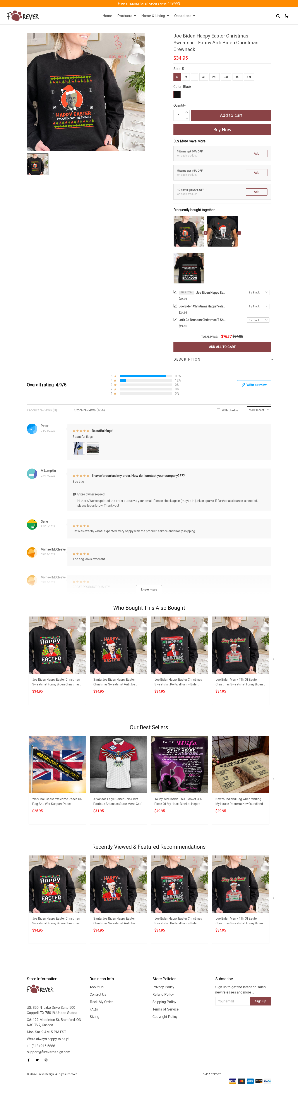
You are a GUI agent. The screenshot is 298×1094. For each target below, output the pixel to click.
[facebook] (30, 1060)
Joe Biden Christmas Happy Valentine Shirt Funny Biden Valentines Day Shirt (203, 306)
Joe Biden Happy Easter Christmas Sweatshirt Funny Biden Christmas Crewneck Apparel (56, 682)
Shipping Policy (164, 1002)
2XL (214, 76)
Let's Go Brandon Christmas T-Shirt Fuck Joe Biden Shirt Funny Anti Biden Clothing (203, 320)
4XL (237, 76)
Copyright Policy (165, 1017)
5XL (249, 76)
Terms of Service (165, 1009)
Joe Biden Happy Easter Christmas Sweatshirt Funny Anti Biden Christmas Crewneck (211, 292)
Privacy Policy (163, 987)
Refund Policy (163, 994)
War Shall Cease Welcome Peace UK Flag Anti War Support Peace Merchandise (57, 802)
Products (124, 16)
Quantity (179, 105)
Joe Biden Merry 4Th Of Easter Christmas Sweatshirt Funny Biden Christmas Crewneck (239, 682)
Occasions (183, 16)
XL (203, 76)
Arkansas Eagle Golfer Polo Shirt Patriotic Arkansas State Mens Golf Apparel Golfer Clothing (117, 802)
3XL (226, 76)
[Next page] (273, 660)
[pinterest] (47, 1060)
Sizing (94, 1017)
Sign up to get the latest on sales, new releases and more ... (240, 989)
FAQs (94, 1009)
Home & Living (153, 16)
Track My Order (101, 1002)
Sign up (260, 1001)
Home (107, 16)
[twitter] (39, 1060)
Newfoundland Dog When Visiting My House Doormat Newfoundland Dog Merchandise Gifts (239, 802)
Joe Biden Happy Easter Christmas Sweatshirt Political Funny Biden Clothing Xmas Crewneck (178, 682)
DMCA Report (212, 1074)
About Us (97, 987)
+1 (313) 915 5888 (41, 1046)
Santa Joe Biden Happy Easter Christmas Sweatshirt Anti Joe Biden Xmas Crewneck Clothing (114, 682)
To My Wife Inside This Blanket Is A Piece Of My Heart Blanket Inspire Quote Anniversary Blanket (178, 802)
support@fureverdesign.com (48, 1052)
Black (187, 87)
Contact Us (98, 994)
